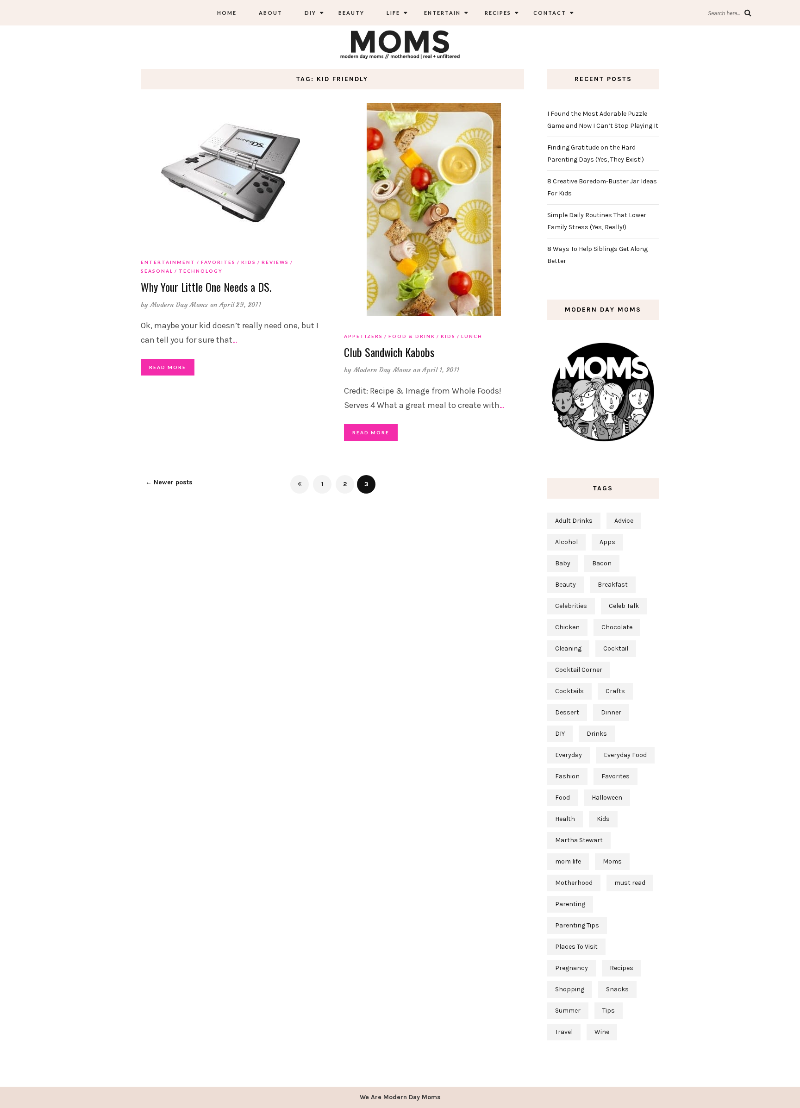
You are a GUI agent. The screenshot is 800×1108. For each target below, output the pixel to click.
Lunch (471, 336)
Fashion (567, 776)
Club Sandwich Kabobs (389, 352)
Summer (568, 1010)
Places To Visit (576, 947)
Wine (601, 1032)
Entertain (441, 13)
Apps (607, 542)
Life (393, 13)
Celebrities (571, 606)
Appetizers (363, 336)
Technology (201, 271)
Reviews (275, 262)
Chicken (567, 627)
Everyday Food (625, 755)
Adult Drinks (574, 521)
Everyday (568, 755)
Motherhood (574, 883)
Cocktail (615, 648)
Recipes (497, 13)
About (270, 13)
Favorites (218, 262)
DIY (310, 13)
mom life (568, 861)
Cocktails (569, 691)
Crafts (615, 691)
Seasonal (157, 271)
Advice (623, 521)
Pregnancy (571, 968)
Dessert (567, 712)
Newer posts (169, 482)
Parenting (570, 904)
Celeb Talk (624, 606)
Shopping (569, 989)
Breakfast (613, 584)
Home (227, 13)
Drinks (597, 734)
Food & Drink (411, 336)
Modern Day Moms (179, 304)
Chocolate (616, 627)
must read (629, 883)
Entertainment (168, 262)
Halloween (607, 797)
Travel (564, 1032)
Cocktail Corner (578, 670)
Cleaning (568, 648)
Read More (167, 367)
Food (562, 797)
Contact (549, 13)
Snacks (617, 989)
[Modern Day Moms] (400, 43)
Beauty (351, 13)
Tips (608, 1010)
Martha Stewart (579, 840)
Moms (612, 861)
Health (565, 819)
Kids (248, 262)
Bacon (602, 563)
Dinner (611, 712)
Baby (562, 563)
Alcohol (566, 542)
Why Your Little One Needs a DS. (206, 286)
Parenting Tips (577, 925)
